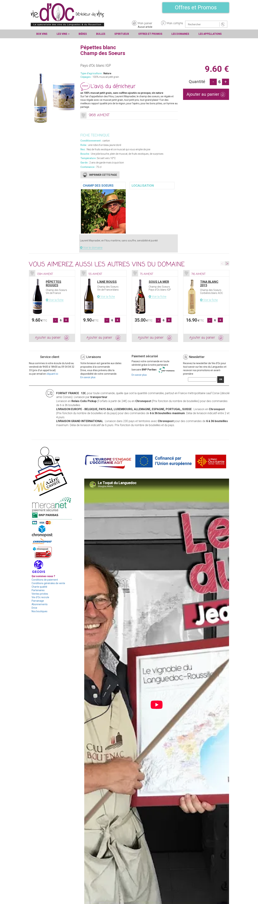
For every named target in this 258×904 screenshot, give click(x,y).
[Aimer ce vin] (83, 115)
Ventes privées (40, 593)
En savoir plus (87, 377)
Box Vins (41, 33)
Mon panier (145, 23)
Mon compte (175, 23)
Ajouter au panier (203, 94)
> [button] (227, 263)
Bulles (100, 33)
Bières (83, 33)
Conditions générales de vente (48, 583)
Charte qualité (39, 586)
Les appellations (210, 33)
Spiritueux (121, 33)
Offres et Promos (196, 7)
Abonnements (40, 604)
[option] (52, 306)
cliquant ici (52, 373)
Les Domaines (180, 33)
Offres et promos (150, 33)
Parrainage (38, 600)
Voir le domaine (92, 247)
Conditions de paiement (45, 579)
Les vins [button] (62, 33)
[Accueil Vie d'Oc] (67, 14)
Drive (34, 607)
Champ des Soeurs (98, 185)
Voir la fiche (56, 300)
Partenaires (38, 590)
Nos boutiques (39, 611)
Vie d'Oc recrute (40, 597)
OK (220, 379)
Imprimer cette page (103, 174)
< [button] (222, 263)
